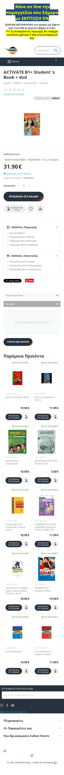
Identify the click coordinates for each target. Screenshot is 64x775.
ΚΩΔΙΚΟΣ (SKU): (43, 98)
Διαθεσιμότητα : (12, 154)
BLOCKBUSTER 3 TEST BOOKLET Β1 (46, 462)
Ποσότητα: (10, 185)
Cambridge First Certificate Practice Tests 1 (15, 527)
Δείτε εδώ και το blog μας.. (14, 711)
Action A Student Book (17, 397)
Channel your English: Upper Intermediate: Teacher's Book (17, 591)
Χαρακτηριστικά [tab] (14, 295)
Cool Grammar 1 (14, 651)
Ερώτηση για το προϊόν (18, 173)
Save (31, 280)
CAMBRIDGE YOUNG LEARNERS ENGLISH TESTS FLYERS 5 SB (45, 527)
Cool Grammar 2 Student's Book (43, 653)
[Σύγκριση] (40, 209)
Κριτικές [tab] (10, 304)
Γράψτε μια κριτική (14, 94)
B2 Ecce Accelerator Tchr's (45, 398)
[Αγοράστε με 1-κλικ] (26, 417)
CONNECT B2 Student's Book (43, 589)
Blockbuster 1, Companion (13, 462)
